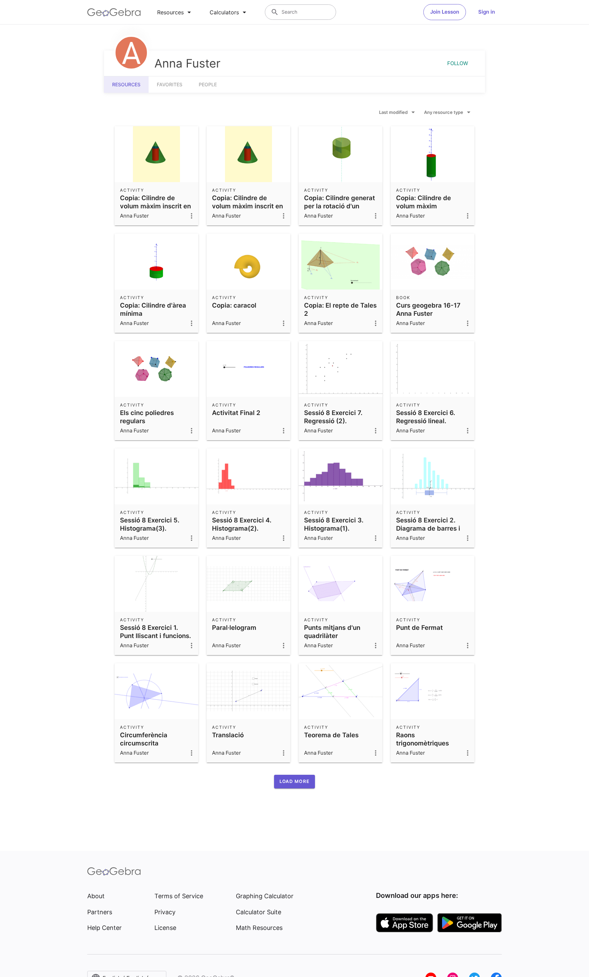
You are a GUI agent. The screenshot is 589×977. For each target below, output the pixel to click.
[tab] (175, 12)
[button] (294, 781)
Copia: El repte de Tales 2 (340, 309)
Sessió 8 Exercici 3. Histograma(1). (333, 524)
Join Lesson (444, 12)
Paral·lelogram (234, 627)
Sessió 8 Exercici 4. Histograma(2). (241, 524)
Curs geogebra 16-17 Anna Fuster (428, 309)
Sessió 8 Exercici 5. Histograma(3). (149, 524)
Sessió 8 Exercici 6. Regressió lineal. (425, 417)
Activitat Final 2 (236, 412)
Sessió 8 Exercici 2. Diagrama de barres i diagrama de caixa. (428, 528)
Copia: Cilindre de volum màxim (423, 202)
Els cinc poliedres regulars (147, 417)
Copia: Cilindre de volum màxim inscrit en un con (155, 206)
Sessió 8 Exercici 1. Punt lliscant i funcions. (155, 631)
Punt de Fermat (419, 627)
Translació (228, 735)
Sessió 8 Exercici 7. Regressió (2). (333, 417)
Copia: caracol (234, 305)
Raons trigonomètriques (422, 739)
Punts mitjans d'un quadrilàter (332, 631)
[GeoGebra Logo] (114, 12)
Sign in (486, 12)
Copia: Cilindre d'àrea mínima (153, 309)
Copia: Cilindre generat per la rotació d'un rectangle (339, 206)
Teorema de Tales (331, 735)
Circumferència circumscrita (143, 739)
